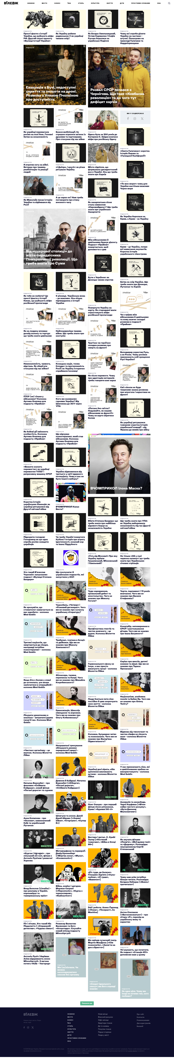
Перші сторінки (104, 1032)
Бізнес (57, 3)
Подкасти (30, 47)
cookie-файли (132, 1051)
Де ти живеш (103, 1026)
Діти (122, 3)
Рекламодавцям (143, 1020)
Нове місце (103, 1014)
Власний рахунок (105, 1017)
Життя (110, 3)
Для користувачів (143, 1023)
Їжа (69, 3)
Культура (95, 3)
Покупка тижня (104, 1029)
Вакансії (140, 1026)
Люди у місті (103, 1035)
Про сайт (140, 1014)
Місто (44, 3)
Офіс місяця (103, 1020)
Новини (31, 3)
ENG (159, 3)
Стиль (81, 3)
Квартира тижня (105, 1023)
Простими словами (140, 3)
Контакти (140, 1017)
